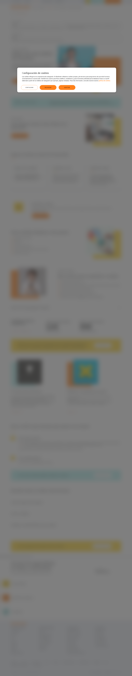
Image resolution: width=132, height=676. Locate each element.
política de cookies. (105, 81)
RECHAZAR (48, 87)
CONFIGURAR (29, 87)
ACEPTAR (67, 87)
